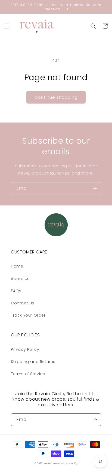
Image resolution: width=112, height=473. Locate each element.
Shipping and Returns (33, 361)
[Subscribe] (95, 188)
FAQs (16, 291)
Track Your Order (28, 315)
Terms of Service (28, 374)
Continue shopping (56, 97)
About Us (20, 278)
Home (17, 266)
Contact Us (22, 303)
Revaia (48, 463)
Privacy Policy (25, 349)
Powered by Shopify (65, 463)
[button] (7, 26)
